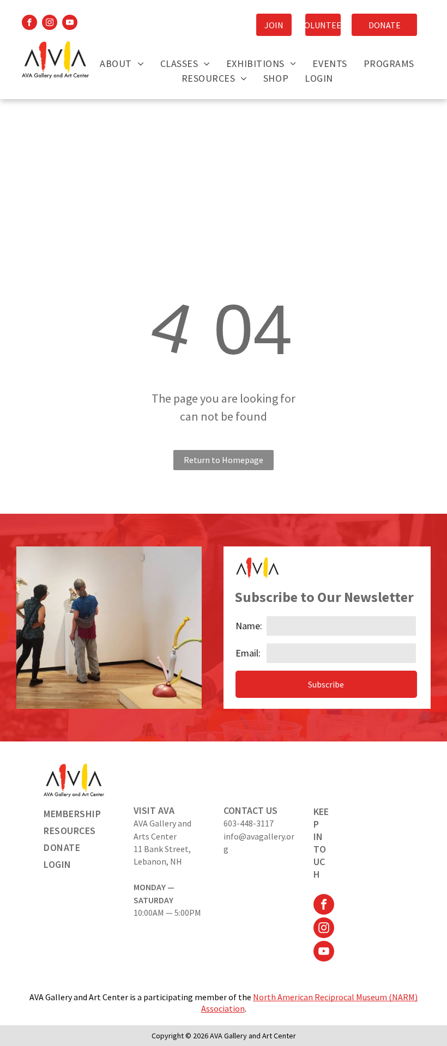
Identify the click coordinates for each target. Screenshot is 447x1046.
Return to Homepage (223, 459)
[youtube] (69, 24)
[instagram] (49, 24)
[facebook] (29, 24)
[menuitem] (122, 63)
